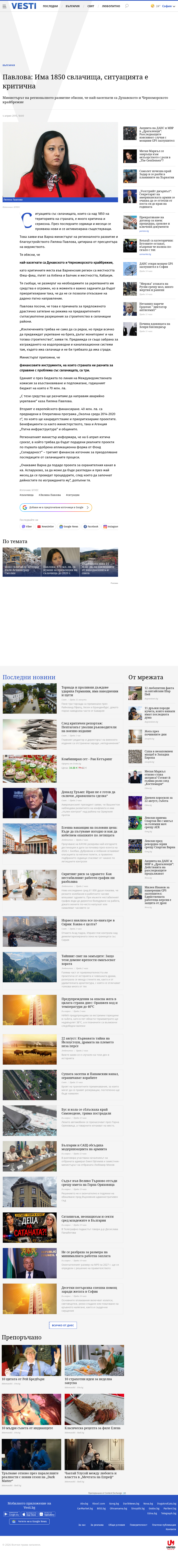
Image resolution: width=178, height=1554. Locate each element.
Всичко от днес (63, 1325)
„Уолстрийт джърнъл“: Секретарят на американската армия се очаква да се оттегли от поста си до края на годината (157, 199)
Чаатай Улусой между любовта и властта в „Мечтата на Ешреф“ (90, 1475)
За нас (82, 1524)
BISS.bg (101, 1508)
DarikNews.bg (131, 1503)
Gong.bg (114, 1503)
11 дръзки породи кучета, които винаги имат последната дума (160, 712)
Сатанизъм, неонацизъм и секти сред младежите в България (88, 1218)
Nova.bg (148, 1503)
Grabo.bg (154, 1508)
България (73, 6)
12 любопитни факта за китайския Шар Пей (159, 691)
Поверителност (138, 1524)
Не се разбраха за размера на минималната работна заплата (86, 1254)
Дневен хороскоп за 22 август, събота (159, 799)
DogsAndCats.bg (166, 1503)
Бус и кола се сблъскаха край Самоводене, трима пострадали (86, 1111)
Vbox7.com (98, 1503)
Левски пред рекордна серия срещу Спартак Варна (160, 844)
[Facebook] (176, 1533)
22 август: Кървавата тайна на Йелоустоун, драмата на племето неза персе (88, 1042)
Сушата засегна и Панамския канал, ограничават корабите (90, 1076)
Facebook (93, 526)
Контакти (171, 1529)
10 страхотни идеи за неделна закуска (88, 1381)
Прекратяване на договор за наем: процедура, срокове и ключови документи (154, 222)
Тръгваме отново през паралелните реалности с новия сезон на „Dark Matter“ (30, 1477)
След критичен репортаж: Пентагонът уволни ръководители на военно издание (89, 727)
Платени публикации (164, 1524)
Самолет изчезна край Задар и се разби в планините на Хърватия (156, 174)
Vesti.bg (23, 6)
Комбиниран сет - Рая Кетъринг (87, 759)
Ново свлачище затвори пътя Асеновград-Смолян (22, 570)
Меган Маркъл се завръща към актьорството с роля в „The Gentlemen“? (155, 155)
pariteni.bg (144, 231)
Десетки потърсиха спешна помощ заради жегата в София (89, 1289)
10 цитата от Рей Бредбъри (23, 1379)
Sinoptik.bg (138, 1508)
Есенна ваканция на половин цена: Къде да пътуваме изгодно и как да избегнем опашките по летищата (89, 831)
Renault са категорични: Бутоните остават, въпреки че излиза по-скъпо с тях (156, 245)
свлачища (27, 495)
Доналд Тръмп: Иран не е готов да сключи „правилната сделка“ (88, 794)
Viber (29, 526)
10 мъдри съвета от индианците (27, 1428)
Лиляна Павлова (50, 495)
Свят (90, 6)
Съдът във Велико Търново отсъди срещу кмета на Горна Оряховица (89, 1183)
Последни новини (29, 677)
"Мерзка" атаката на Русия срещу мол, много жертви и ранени (156, 287)
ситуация (73, 495)
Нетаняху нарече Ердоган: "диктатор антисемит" (153, 307)
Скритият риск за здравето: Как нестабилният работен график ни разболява (88, 878)
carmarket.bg (145, 254)
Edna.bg (152, 1513)
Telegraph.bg (168, 1513)
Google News (71, 526)
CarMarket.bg (85, 1508)
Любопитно (111, 6)
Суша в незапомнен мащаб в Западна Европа (159, 754)
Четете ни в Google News (32, 1521)
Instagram (113, 526)
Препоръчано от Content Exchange (105, 1493)
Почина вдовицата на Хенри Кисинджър (154, 325)
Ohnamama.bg (118, 1508)
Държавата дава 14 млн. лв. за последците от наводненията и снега (98, 568)
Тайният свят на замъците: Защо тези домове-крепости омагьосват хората (88, 960)
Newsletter (48, 526)
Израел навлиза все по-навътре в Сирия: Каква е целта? (88, 922)
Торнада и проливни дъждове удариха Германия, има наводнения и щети (90, 691)
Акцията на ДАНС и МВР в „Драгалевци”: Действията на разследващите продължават (159, 867)
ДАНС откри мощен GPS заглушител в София (156, 265)
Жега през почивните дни (156, 732)
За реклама (97, 1524)
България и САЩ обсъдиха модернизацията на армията (84, 1147)
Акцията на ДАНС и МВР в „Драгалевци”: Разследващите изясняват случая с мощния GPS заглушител (157, 134)
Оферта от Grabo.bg (71, 763)
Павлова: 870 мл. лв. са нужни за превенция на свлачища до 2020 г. (60, 570)
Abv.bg (84, 1503)
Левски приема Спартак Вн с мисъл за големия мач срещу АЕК (159, 822)
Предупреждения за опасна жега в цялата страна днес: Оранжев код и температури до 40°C (90, 1003)
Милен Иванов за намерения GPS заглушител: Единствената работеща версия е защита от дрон (158, 895)
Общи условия (116, 1524)
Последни (50, 6)
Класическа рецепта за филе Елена (92, 1428)
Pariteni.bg (170, 1508)
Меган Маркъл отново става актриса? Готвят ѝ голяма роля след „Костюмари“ (157, 777)
